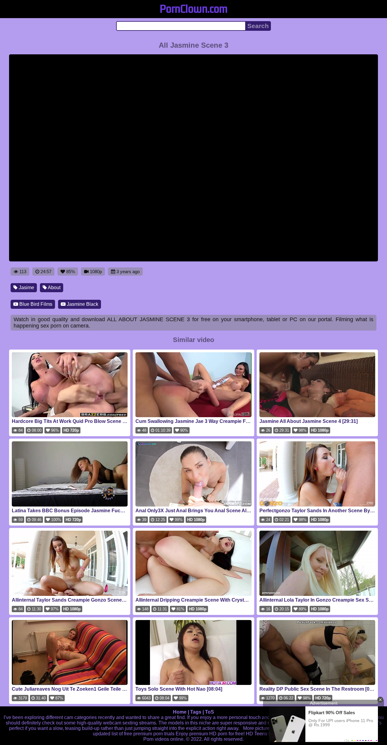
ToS (209, 712)
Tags (195, 712)
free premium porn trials (149, 733)
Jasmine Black (82, 304)
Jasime (26, 287)
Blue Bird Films (35, 304)
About (53, 287)
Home (180, 712)
